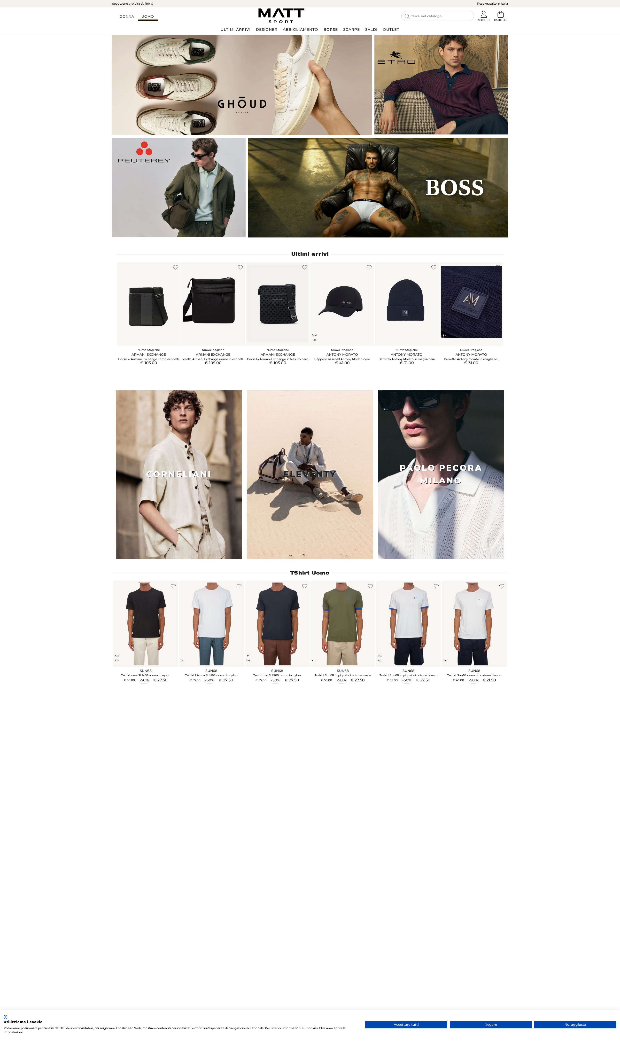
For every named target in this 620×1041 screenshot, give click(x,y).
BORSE (331, 29)
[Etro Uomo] (441, 84)
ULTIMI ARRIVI (236, 29)
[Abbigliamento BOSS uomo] (378, 188)
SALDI (371, 29)
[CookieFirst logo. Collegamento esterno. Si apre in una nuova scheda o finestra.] (5, 1017)
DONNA (126, 16)
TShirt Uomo (310, 573)
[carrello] (500, 14)
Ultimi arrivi (310, 254)
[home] (281, 16)
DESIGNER (267, 29)
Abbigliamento (300, 29)
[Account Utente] (483, 14)
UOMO (147, 16)
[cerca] (407, 16)
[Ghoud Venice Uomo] (242, 85)
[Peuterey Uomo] (179, 187)
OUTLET (391, 29)
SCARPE (351, 29)
